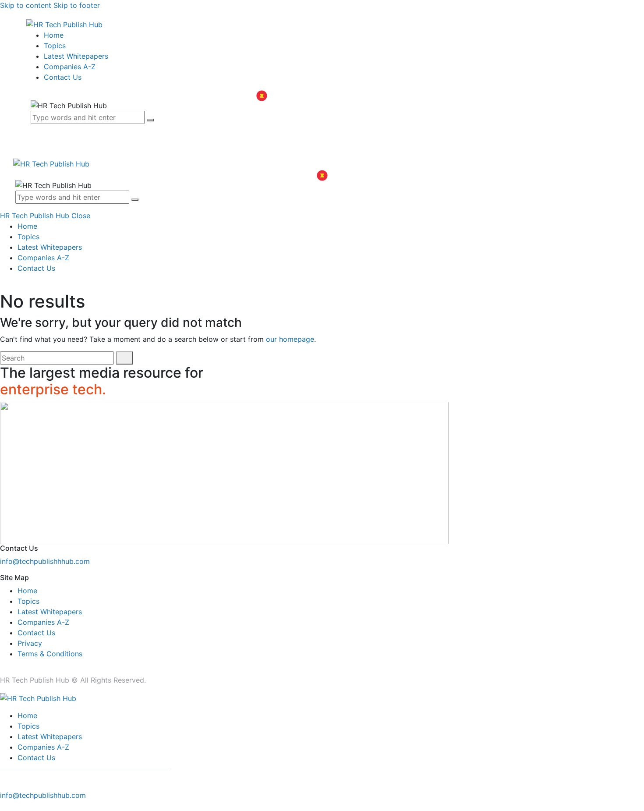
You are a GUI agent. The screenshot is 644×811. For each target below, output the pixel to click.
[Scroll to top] (5, 805)
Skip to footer (76, 5)
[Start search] (124, 358)
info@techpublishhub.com (43, 795)
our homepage (290, 339)
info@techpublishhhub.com (45, 561)
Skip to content (25, 5)
